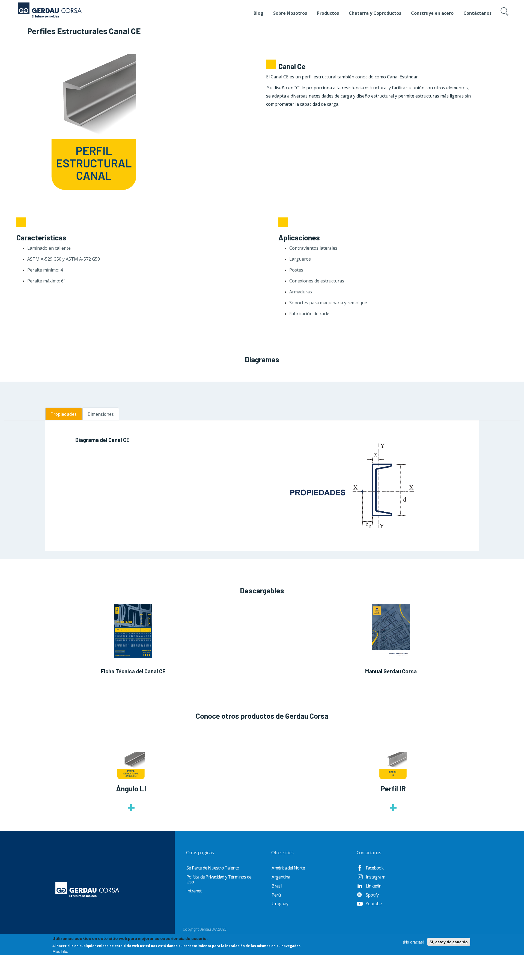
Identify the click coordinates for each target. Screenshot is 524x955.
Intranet (194, 891)
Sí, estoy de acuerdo (449, 942)
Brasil (277, 886)
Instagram (375, 877)
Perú (276, 895)
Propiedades (63, 414)
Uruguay (280, 904)
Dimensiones (101, 414)
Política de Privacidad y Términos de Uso (218, 879)
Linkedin (374, 886)
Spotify (372, 895)
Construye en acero (432, 13)
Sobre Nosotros (290, 13)
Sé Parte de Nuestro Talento (212, 868)
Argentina (281, 877)
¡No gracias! (413, 942)
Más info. (60, 951)
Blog (258, 13)
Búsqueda (505, 17)
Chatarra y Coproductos (375, 13)
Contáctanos (477, 13)
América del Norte (288, 868)
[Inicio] (50, 7)
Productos (328, 13)
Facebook (375, 868)
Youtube (374, 904)
